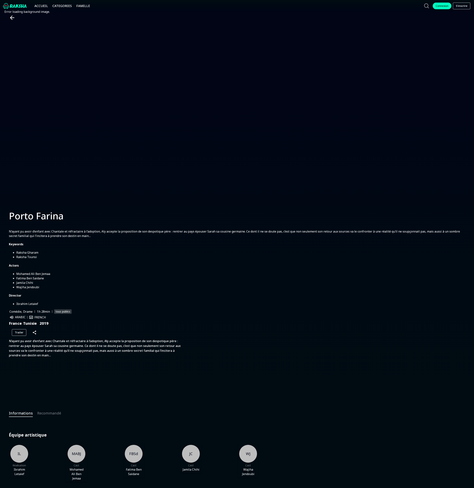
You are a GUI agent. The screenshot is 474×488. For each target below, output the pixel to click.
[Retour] (10, 17)
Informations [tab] (21, 413)
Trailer (19, 332)
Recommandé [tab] (49, 413)
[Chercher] (426, 6)
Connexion (442, 6)
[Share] (34, 332)
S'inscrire (461, 6)
